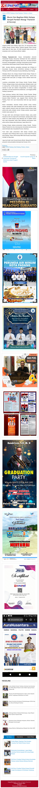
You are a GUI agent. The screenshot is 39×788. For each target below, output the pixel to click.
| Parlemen (24, 9)
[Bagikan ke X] (7, 150)
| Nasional (15, 9)
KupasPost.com (12, 782)
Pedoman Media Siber (19, 783)
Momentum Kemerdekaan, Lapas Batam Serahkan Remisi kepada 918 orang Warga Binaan (22, 752)
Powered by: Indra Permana (19, 786)
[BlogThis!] (5, 150)
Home (8, 9)
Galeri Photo (30, 737)
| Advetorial (33, 9)
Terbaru (23, 147)
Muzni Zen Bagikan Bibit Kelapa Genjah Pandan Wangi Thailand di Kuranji (21, 19)
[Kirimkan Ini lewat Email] (3, 150)
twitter (29, 2)
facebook (31, 2)
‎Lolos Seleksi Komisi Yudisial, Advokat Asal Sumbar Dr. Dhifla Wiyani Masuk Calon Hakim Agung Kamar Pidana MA (22, 688)
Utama (27, 147)
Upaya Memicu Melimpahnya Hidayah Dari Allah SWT (22, 728)
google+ (34, 2)
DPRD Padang (9, 147)
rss (36, 2)
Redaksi (19, 784)
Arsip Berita (20, 737)
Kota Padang (17, 147)
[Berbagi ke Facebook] (8, 150)
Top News (9, 737)
